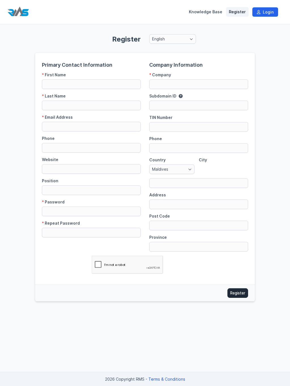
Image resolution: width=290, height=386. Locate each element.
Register (237, 11)
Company (160, 74)
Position (50, 180)
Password (53, 201)
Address (157, 194)
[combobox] (172, 39)
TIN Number (160, 117)
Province (158, 237)
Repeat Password (61, 223)
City (203, 159)
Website (50, 159)
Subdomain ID (162, 96)
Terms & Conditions (166, 379)
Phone (48, 138)
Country (157, 159)
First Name (54, 74)
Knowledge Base (205, 11)
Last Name (54, 96)
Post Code (159, 216)
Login (268, 12)
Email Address (57, 117)
